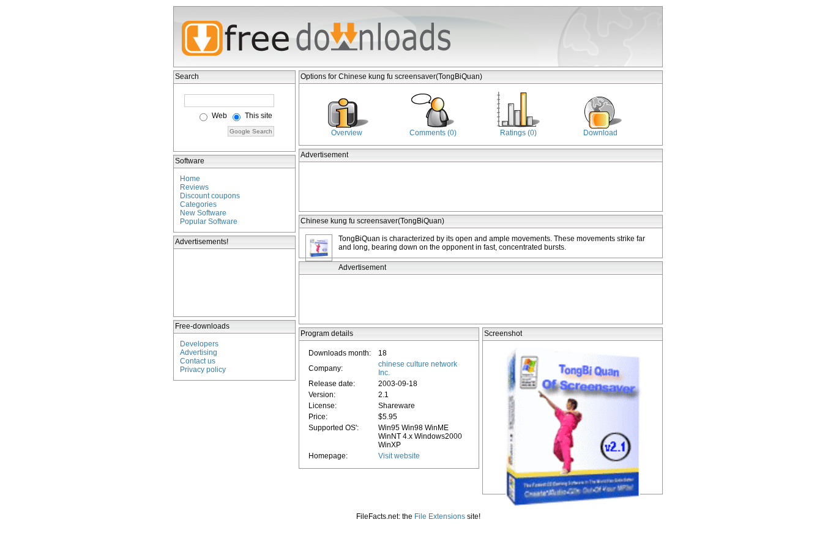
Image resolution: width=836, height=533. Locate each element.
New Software (203, 213)
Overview (346, 133)
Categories (198, 204)
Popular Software (208, 221)
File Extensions (439, 516)
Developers (199, 344)
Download (600, 133)
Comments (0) (433, 133)
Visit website (399, 456)
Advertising (198, 352)
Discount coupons (210, 196)
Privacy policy (203, 369)
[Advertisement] (235, 282)
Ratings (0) (518, 133)
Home (190, 178)
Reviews (194, 187)
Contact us (197, 361)
